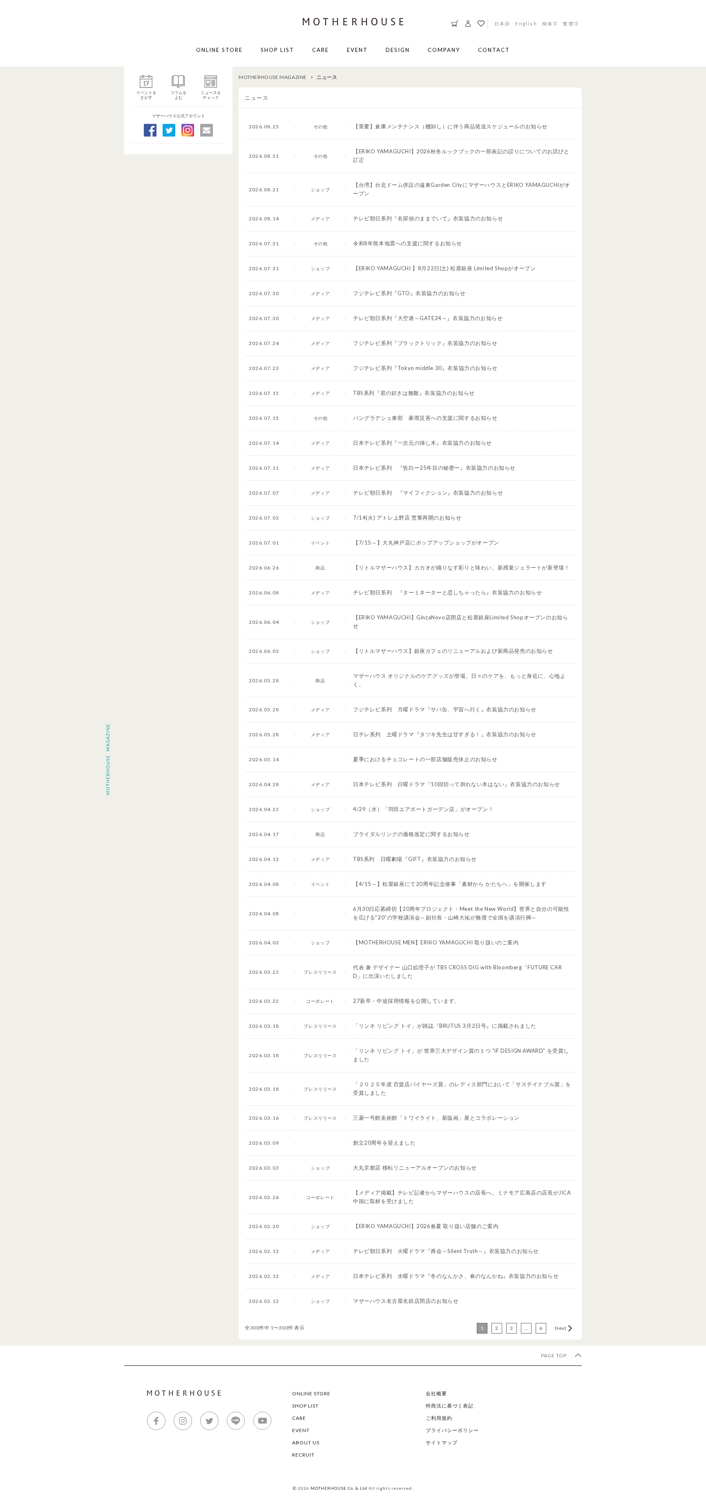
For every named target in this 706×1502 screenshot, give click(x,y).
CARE (320, 50)
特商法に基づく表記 (450, 1406)
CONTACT (494, 50)
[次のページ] (561, 1328)
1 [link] (482, 1328)
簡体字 (550, 23)
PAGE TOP (554, 1355)
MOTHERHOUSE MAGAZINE (273, 77)
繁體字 (571, 23)
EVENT (357, 50)
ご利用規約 (439, 1418)
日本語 (502, 23)
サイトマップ (442, 1442)
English (526, 23)
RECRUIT (303, 1455)
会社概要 (436, 1393)
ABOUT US (305, 1442)
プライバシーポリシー (452, 1430)
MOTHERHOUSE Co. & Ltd (339, 1488)
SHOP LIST (277, 50)
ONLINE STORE (219, 50)
